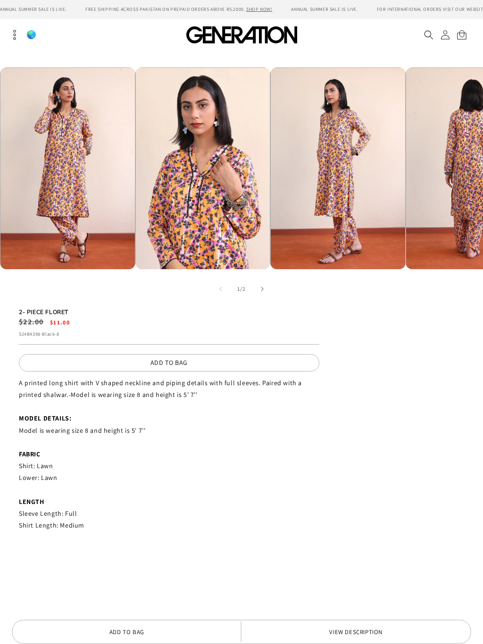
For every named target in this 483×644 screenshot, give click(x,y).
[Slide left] (220, 289)
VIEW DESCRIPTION (356, 632)
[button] (428, 35)
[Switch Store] (31, 34)
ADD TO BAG (169, 362)
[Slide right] (262, 289)
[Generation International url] (241, 35)
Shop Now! (259, 9)
